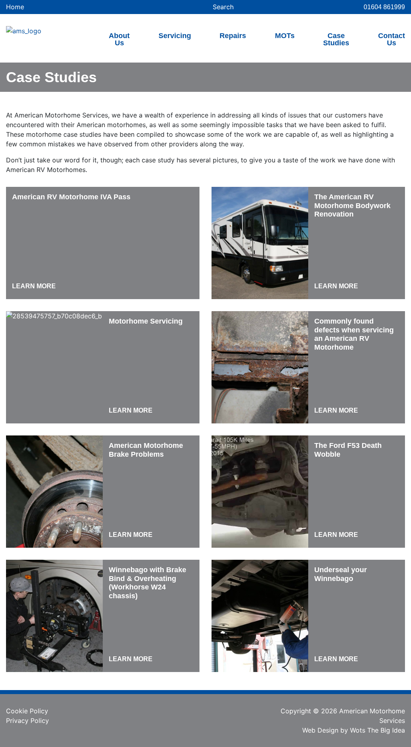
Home (15, 7)
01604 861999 (384, 7)
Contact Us (391, 39)
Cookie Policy (27, 711)
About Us (119, 39)
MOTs (285, 36)
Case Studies (336, 39)
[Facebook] (205, 713)
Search (222, 7)
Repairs (233, 36)
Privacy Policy (27, 721)
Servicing (175, 36)
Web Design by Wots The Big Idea (353, 730)
